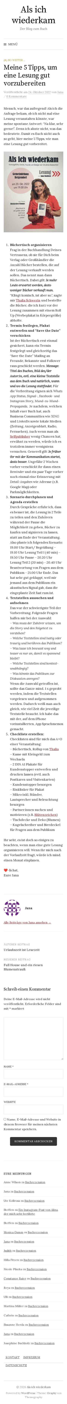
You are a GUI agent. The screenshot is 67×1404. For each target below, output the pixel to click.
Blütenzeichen (45, 815)
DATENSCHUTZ (16, 1365)
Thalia (54, 749)
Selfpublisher (20, 436)
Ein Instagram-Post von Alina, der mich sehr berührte (31, 1212)
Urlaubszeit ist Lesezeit (22, 950)
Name (9, 1066)
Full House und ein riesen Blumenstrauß (23, 967)
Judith (8, 1250)
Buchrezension (35, 1182)
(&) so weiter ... (14, 60)
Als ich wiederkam (33, 15)
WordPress (28, 1393)
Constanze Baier (15, 1278)
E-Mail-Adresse (16, 1084)
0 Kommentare (16, 96)
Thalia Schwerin (28, 300)
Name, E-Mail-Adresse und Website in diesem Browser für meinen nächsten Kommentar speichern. (32, 1124)
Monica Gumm (13, 1232)
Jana (7, 1241)
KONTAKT (13, 1357)
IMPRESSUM (31, 1357)
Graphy (51, 1393)
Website (10, 1102)
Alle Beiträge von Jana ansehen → (27, 922)
